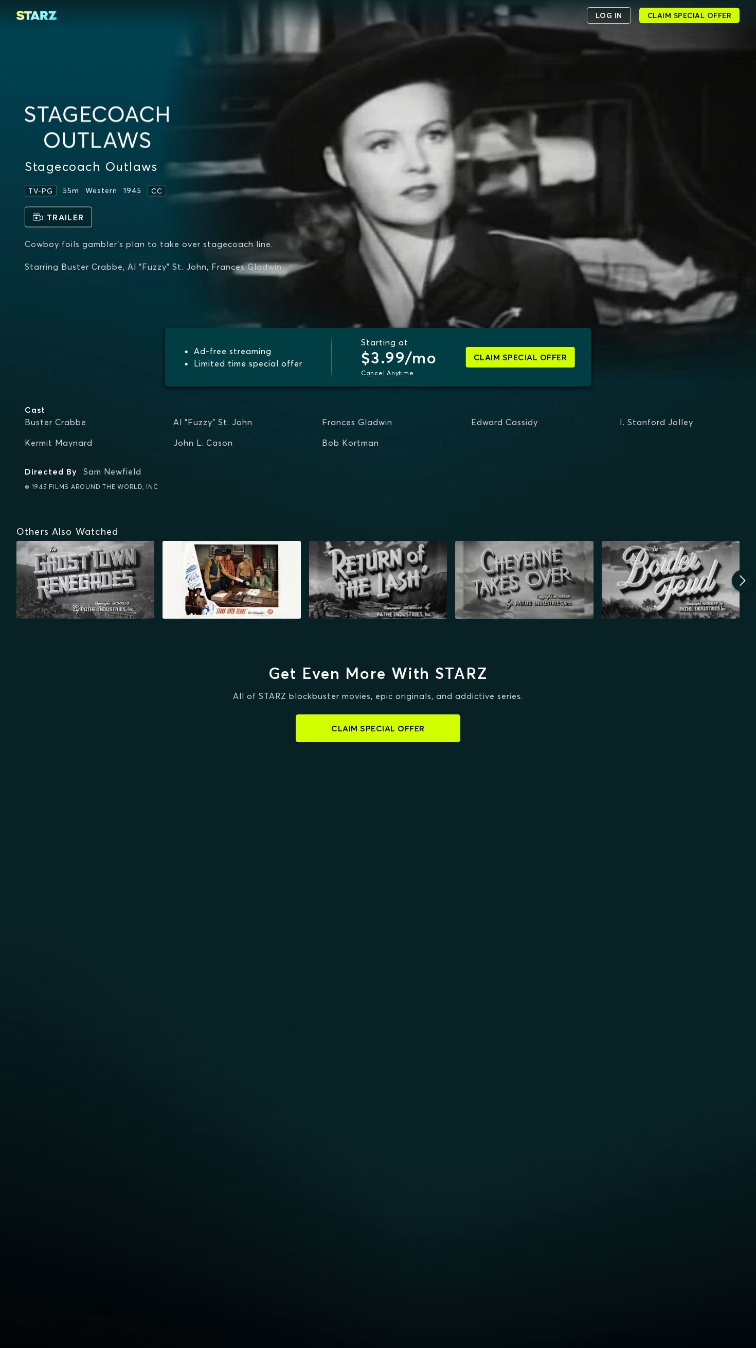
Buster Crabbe (55, 422)
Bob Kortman (350, 442)
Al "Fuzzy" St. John (213, 422)
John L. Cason (203, 442)
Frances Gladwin (357, 422)
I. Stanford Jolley (656, 422)
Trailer (65, 217)
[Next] (742, 580)
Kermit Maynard (59, 442)
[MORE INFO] (85, 580)
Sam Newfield (112, 471)
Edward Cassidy (504, 422)
